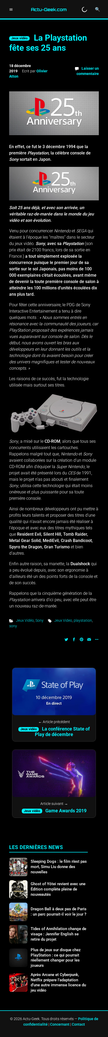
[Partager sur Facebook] (74, 639)
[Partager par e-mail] (89, 639)
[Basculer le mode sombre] (84, 9)
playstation (83, 620)
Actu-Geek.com (49, 9)
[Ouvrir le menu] (11, 9)
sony (13, 626)
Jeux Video (63, 620)
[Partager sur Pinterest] (81, 639)
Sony (39, 620)
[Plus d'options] (96, 639)
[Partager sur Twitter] (66, 639)
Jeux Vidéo (25, 620)
